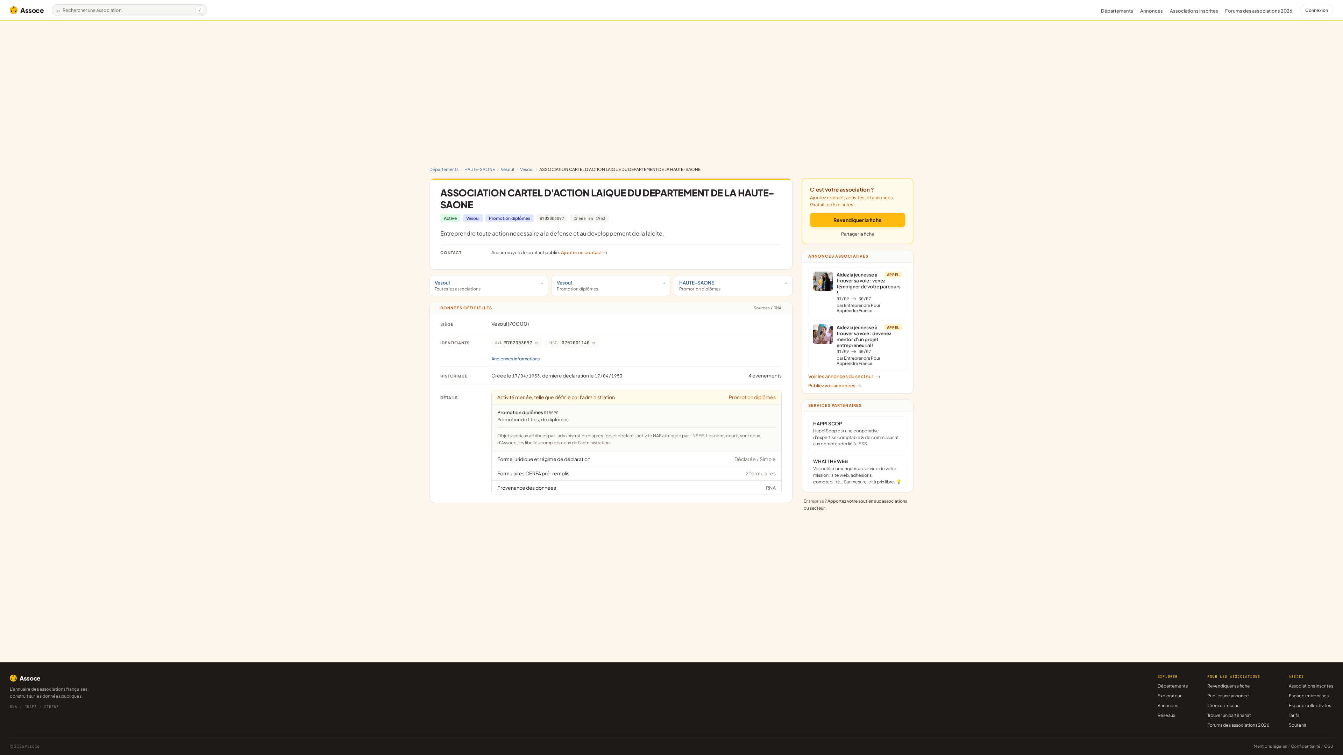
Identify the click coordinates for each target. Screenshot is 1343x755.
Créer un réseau (1223, 705)
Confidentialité (1305, 746)
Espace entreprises (1309, 695)
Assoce (32, 10)
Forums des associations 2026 (1238, 725)
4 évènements (765, 375)
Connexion (1316, 10)
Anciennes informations (515, 358)
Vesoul (507, 169)
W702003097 (552, 218)
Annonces (1151, 11)
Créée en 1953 (589, 218)
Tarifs (1294, 715)
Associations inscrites (1194, 11)
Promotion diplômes (509, 218)
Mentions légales (1270, 746)
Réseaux (1166, 715)
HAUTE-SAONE (479, 169)
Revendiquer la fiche (857, 220)
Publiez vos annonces (834, 385)
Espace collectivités (1310, 705)
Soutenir (1297, 725)
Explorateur (1169, 695)
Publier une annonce (1228, 695)
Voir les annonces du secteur (844, 376)
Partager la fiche (857, 234)
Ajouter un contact (584, 252)
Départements (1117, 11)
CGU (1328, 746)
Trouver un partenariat (1229, 715)
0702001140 (569, 343)
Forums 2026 (1258, 11)
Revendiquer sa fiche (1228, 686)
